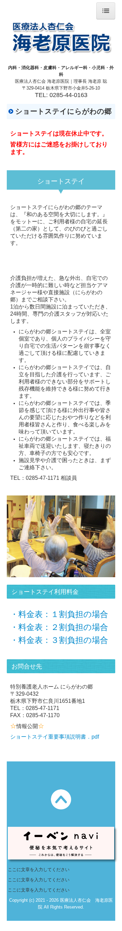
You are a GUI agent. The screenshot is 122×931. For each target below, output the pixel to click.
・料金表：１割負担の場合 (59, 614)
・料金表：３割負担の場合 (59, 640)
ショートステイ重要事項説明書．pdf (54, 737)
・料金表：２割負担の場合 (59, 627)
